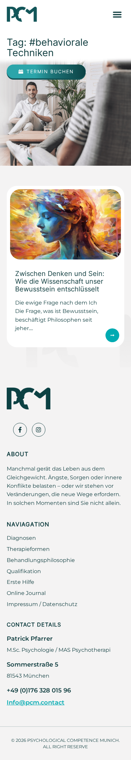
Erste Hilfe (20, 581)
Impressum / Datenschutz (42, 604)
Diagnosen (21, 537)
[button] (117, 14)
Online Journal (26, 593)
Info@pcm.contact (35, 702)
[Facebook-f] (20, 430)
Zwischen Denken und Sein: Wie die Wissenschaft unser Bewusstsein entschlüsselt (59, 281)
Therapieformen (28, 549)
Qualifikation (24, 571)
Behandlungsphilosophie (41, 560)
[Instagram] (39, 430)
